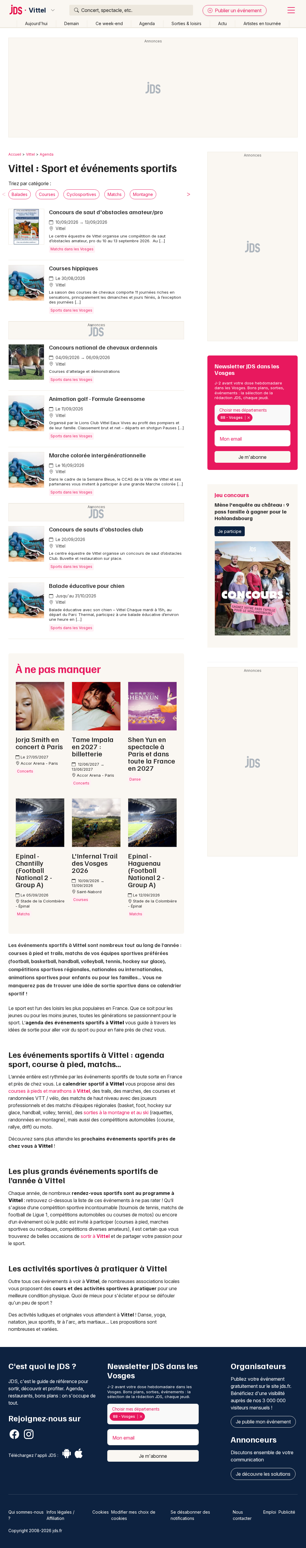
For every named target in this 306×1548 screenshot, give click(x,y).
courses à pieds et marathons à (49, 1091)
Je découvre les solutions (263, 1474)
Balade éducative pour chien (87, 585)
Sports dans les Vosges (71, 310)
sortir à (95, 1236)
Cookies (100, 1512)
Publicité (287, 1512)
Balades (19, 194)
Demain (71, 23)
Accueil (14, 154)
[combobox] (252, 415)
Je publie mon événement (263, 1422)
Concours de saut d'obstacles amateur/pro (106, 212)
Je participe (229, 531)
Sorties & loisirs (186, 23)
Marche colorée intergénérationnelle (97, 455)
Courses (47, 194)
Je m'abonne (252, 457)
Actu (222, 23)
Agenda (147, 23)
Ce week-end (109, 23)
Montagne (143, 194)
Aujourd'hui (36, 23)
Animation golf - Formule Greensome (97, 398)
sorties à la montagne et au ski (116, 1112)
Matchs (115, 194)
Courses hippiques (73, 268)
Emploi (269, 1512)
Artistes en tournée (262, 23)
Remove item (248, 418)
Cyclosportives (81, 194)
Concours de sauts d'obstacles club (96, 529)
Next (189, 194)
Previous (4, 194)
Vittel (37, 10)
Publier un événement (237, 10)
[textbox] (254, 417)
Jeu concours (252, 506)
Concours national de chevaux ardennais (103, 347)
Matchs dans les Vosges (72, 249)
